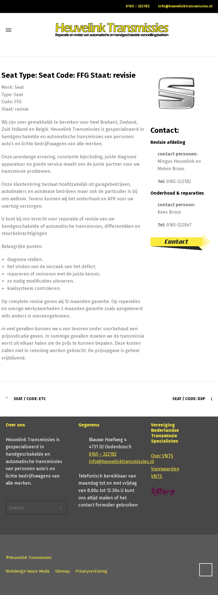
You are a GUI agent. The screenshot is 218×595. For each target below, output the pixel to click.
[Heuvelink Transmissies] (111, 30)
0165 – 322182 (138, 6)
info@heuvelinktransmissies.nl (185, 6)
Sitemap (62, 571)
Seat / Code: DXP (188, 398)
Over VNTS (162, 456)
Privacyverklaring (91, 571)
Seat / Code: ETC (30, 398)
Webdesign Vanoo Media (27, 571)
